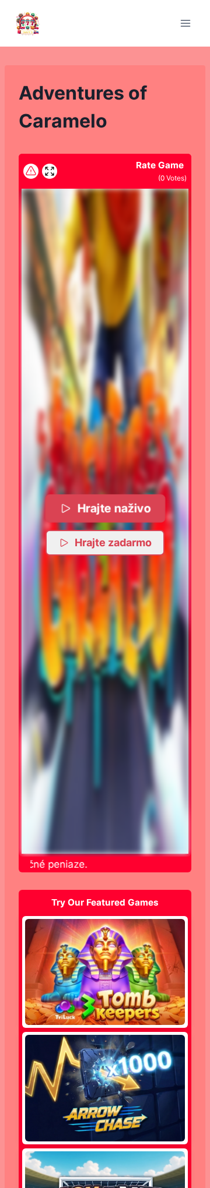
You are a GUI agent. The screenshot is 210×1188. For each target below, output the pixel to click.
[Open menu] (185, 23)
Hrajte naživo (114, 508)
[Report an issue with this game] (30, 171)
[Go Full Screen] (49, 171)
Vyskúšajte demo (105, 971)
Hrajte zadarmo (113, 542)
